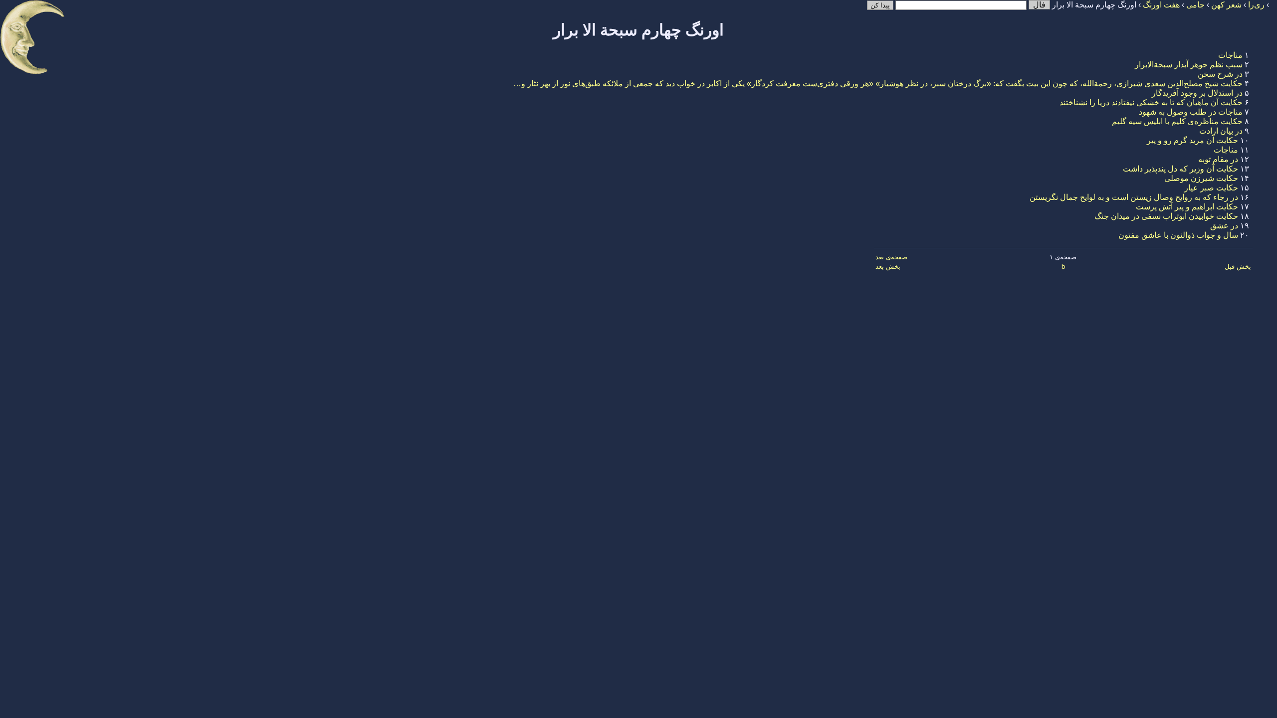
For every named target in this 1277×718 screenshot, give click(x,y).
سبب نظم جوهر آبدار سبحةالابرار (1189, 64)
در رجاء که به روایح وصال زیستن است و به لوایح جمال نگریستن (1134, 197)
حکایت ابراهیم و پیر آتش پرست (1187, 206)
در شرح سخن (1220, 74)
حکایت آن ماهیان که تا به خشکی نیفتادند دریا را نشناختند (1151, 102)
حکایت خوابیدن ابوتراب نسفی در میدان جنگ (1166, 216)
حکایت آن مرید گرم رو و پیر (1192, 140)
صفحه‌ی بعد (891, 257)
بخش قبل (1238, 266)
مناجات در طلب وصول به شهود (1191, 112)
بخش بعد (887, 266)
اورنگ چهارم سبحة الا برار (638, 30)
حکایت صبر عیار (1211, 187)
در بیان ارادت (1221, 131)
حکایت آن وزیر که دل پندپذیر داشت (1180, 169)
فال (1039, 4)
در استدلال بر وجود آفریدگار (1197, 93)
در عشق (1224, 225)
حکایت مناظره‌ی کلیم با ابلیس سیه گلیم (1177, 121)
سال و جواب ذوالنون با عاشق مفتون (1178, 235)
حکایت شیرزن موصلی (1201, 178)
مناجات (1230, 55)
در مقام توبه (1218, 159)
